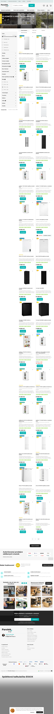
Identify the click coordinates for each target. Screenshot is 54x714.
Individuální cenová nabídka (32, 636)
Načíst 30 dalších (35, 545)
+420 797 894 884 (9, 634)
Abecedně (34, 32)
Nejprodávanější (24, 32)
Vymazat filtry (4, 109)
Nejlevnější (34, 30)
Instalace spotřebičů (31, 641)
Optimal (6, 47)
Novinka (6, 44)
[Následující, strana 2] (38, 539)
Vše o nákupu (3, 1)
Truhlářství (29, 649)
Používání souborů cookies (7, 656)
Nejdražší (43, 30)
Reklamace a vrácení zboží (32, 638)
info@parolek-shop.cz (10, 636)
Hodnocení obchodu (12, 1)
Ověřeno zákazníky (5, 649)
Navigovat (48, 583)
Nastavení (32, 712)
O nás (28, 646)
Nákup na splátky (30, 633)
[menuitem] (6, 10)
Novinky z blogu (4, 646)
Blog (19, 1)
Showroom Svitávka (30, 648)
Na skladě (6, 39)
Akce (5, 42)
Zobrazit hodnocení (47, 565)
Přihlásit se (35, 619)
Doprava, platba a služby (31, 632)
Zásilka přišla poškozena (31, 639)
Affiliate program (5, 652)
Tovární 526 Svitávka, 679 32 (37, 584)
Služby (24, 1)
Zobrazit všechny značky (7, 556)
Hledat (31, 5)
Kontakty (29, 1)
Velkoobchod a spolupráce (32, 635)
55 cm (6, 87)
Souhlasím (40, 712)
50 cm (6, 84)
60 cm (6, 89)
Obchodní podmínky (5, 655)
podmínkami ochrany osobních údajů (26, 622)
